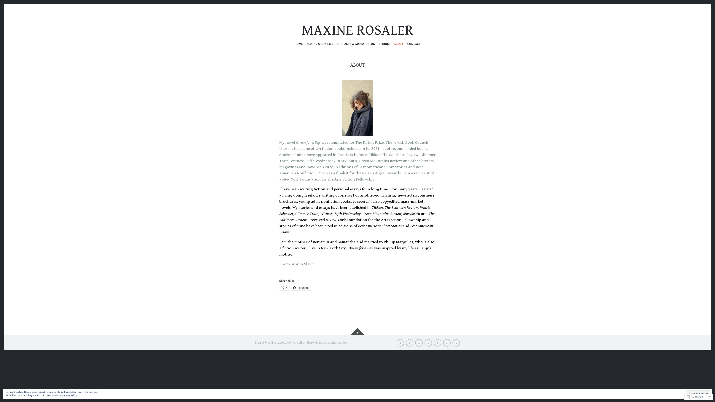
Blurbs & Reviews (319, 44)
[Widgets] (357, 331)
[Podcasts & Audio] (419, 343)
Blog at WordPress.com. (270, 342)
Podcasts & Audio (350, 44)
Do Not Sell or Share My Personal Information (317, 342)
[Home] (400, 343)
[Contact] (456, 343)
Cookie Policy (70, 395)
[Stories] (437, 343)
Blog (371, 44)
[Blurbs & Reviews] (409, 343)
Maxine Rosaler (357, 30)
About (398, 44)
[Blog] (428, 343)
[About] (447, 343)
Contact (414, 44)
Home (299, 44)
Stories (384, 44)
